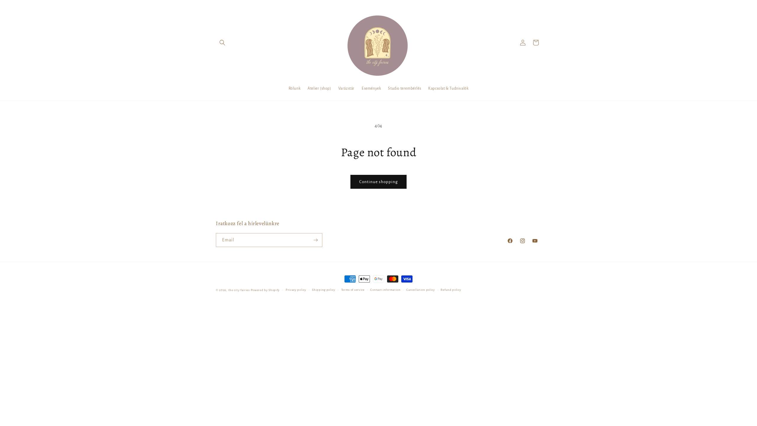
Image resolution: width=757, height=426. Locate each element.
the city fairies (239, 290)
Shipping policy (323, 289)
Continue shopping (378, 182)
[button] (222, 42)
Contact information (385, 289)
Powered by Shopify (265, 290)
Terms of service (353, 289)
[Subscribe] (315, 240)
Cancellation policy (420, 289)
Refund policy (451, 289)
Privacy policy (296, 289)
